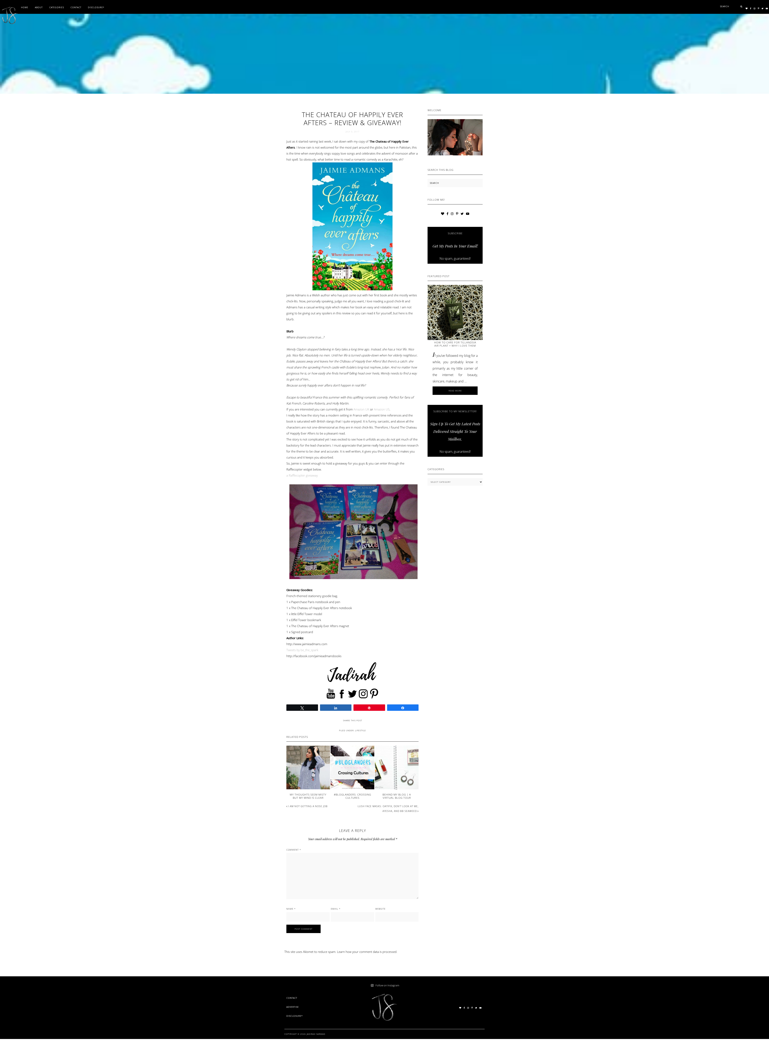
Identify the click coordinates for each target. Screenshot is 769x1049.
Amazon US (382, 409)
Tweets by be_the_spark (302, 650)
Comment (293, 849)
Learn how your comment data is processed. (367, 952)
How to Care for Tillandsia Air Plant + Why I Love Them (455, 344)
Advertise (292, 1007)
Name (291, 908)
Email (335, 908)
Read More (461, 392)
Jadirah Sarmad (316, 1034)
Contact (291, 998)
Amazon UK (361, 409)
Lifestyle (360, 730)
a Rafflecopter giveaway (302, 475)
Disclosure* (294, 1016)
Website (380, 908)
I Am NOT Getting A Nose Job (307, 806)
